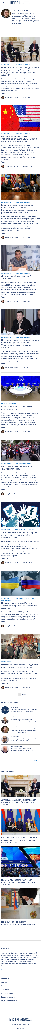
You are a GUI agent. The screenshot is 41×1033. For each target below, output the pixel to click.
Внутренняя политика (24, 463)
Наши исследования (24, 64)
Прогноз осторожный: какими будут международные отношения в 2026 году (23, 749)
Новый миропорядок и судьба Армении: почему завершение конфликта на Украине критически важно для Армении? (20, 344)
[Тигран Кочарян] (5, 729)
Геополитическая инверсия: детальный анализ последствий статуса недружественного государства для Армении (20, 71)
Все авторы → (35, 761)
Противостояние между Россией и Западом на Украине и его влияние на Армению (19, 605)
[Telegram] (18, 1028)
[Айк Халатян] (5, 720)
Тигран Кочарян (14, 97)
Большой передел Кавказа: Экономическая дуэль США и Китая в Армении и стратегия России (19, 138)
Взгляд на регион (8, 64)
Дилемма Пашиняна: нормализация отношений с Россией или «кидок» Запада (23, 720)
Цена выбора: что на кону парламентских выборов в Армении (18, 923)
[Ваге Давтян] (5, 739)
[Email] (23, 1028)
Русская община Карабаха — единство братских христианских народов (19, 665)
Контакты (4, 986)
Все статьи (5, 978)
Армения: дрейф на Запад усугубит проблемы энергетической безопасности (25, 739)
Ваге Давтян (15, 736)
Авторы (4, 982)
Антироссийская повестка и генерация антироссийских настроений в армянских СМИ (19, 535)
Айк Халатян (15, 717)
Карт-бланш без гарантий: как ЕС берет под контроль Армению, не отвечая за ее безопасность (24, 711)
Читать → (4, 93)
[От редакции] (5, 710)
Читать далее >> (6, 970)
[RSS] (20, 1028)
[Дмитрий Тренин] (5, 749)
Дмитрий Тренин (16, 746)
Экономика (5, 989)
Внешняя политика (23, 598)
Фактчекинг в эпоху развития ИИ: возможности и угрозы (17, 407)
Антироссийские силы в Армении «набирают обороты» (17, 467)
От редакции (15, 707)
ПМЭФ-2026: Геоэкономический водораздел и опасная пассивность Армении (18, 882)
